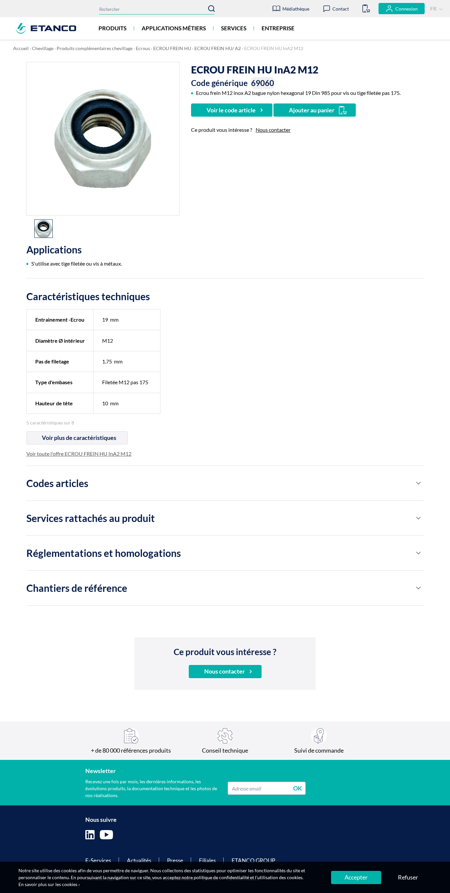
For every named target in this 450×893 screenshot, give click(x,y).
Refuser (408, 877)
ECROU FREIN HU (172, 48)
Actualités (139, 860)
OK (297, 788)
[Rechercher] (211, 8)
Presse (175, 860)
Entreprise (278, 28)
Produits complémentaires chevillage (94, 48)
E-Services (98, 860)
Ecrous (143, 48)
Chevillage (42, 48)
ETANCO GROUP (253, 860)
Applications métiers (174, 28)
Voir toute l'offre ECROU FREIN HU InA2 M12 (78, 453)
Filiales (207, 860)
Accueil (21, 48)
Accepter (356, 877)
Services (233, 28)
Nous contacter (273, 130)
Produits (112, 28)
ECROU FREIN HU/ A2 (217, 48)
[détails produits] (418, 483)
